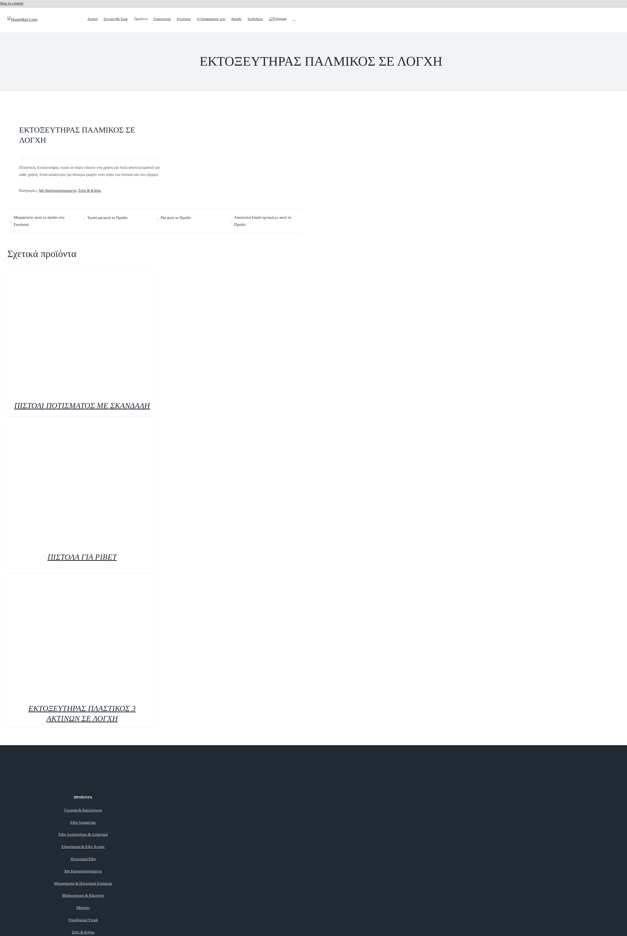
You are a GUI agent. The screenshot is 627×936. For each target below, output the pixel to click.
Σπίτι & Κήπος (89, 190)
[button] (293, 18)
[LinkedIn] (89, 789)
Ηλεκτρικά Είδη (83, 859)
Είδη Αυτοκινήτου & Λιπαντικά (83, 834)
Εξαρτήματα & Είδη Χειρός (83, 847)
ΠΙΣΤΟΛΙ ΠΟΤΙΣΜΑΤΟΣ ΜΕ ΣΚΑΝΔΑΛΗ (82, 405)
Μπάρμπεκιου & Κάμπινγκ (83, 895)
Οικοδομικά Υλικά (83, 920)
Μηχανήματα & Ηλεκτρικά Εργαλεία (83, 883)
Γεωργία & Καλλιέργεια (83, 810)
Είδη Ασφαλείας (83, 822)
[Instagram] (82, 789)
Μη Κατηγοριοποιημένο (57, 190)
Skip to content (11, 3)
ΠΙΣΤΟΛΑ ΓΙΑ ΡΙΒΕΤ (82, 557)
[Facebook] (76, 789)
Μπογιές (83, 908)
